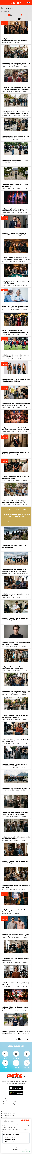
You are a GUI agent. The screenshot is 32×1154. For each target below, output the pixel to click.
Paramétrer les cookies (16, 1148)
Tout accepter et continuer (26, 1149)
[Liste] (11, 15)
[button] (26, 2)
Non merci (6, 1149)
